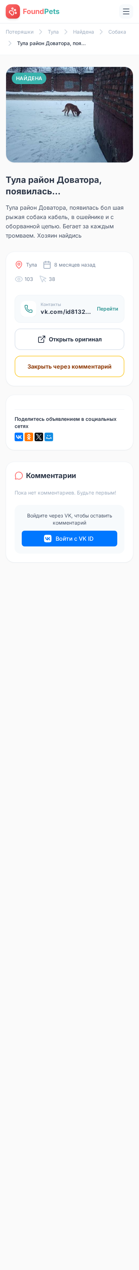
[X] (39, 437)
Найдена (83, 32)
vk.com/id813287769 (72, 311)
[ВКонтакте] (19, 437)
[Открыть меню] (126, 11)
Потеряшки (20, 32)
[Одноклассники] (29, 437)
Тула (53, 32)
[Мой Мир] (49, 437)
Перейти (107, 309)
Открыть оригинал (75, 339)
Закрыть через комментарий (69, 366)
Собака (117, 32)
